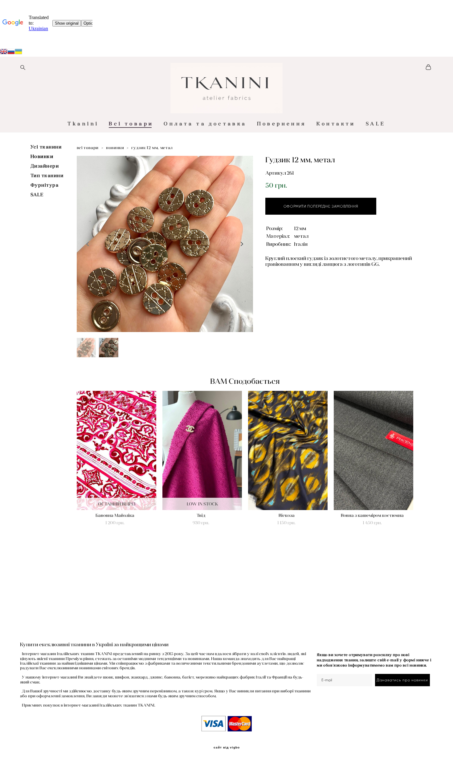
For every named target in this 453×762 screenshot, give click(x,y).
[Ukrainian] (11, 52)
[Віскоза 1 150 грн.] (288, 450)
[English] (3, 52)
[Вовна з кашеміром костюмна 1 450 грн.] (373, 450)
